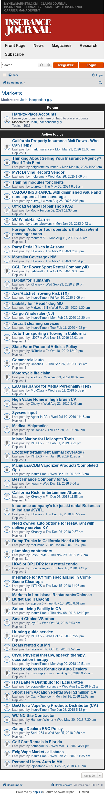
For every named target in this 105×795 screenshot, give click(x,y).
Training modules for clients (38, 182)
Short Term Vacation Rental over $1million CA (54, 692)
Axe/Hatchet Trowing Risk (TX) (40, 293)
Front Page (15, 45)
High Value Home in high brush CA (44, 399)
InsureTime (39, 297)
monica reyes (40, 568)
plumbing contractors (32, 551)
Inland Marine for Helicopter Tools (43, 439)
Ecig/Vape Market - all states (38, 752)
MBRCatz (37, 390)
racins (35, 649)
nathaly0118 (39, 746)
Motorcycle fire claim (31, 373)
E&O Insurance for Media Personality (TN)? (52, 386)
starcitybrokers (41, 223)
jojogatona (38, 766)
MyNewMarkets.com (21, 3)
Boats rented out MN (31, 645)
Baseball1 (38, 364)
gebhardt (37, 271)
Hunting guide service (32, 632)
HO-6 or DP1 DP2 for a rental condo (45, 564)
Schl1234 (37, 733)
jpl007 (35, 337)
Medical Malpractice (30, 426)
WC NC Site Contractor (33, 715)
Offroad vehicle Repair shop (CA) (42, 206)
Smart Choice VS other (33, 619)
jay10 (34, 623)
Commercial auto (28, 360)
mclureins (37, 176)
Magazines (62, 45)
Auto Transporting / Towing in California (49, 333)
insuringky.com (41, 673)
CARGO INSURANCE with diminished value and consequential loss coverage (56, 194)
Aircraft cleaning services (35, 323)
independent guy (40, 100)
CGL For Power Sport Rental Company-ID (50, 267)
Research (88, 45)
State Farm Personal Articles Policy (44, 347)
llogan (35, 483)
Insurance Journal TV (23, 7)
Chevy (35, 403)
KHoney (36, 251)
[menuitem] (13, 75)
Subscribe (14, 54)
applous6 (37, 603)
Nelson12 (37, 430)
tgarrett (36, 186)
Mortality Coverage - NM (34, 257)
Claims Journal (54, 3)
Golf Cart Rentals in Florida (37, 742)
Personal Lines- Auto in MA (37, 762)
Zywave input (24, 413)
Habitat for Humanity (31, 280)
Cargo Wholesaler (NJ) (33, 313)
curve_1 (36, 201)
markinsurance (41, 149)
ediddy (35, 377)
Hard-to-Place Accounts (34, 114)
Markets (11, 93)
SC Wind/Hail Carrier (31, 219)
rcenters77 (38, 238)
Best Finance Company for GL (40, 479)
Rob (33, 210)
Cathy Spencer (41, 696)
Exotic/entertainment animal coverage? (48, 452)
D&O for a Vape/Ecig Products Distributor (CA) (55, 705)
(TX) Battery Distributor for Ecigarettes (47, 682)
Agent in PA (39, 417)
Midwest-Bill (39, 307)
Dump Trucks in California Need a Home (49, 541)
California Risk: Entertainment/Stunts (46, 492)
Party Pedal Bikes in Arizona (38, 247)
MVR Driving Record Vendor (38, 172)
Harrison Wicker (42, 719)
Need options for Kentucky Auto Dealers (49, 669)
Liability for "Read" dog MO (37, 303)
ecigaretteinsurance (44, 167)
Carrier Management (22, 10)
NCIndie (36, 351)
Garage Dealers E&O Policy (37, 729)
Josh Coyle (39, 555)
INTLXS (36, 443)
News (38, 45)
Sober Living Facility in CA (36, 609)
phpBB (37, 792)
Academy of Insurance (64, 7)
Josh (23, 100)
